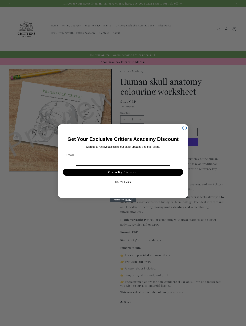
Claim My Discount (123, 172)
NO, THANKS (123, 182)
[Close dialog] (185, 128)
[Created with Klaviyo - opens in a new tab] (123, 200)
